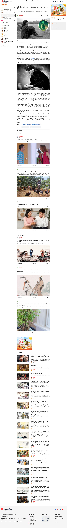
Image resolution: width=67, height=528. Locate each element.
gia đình (32, 126)
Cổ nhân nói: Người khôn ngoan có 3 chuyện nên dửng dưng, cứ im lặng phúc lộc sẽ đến (32, 270)
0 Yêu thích (20, 165)
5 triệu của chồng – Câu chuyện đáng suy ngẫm (31, 124)
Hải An (34, 369)
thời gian (32, 58)
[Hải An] (31, 370)
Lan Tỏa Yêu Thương (32, 519)
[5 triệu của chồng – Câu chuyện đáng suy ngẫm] (33, 218)
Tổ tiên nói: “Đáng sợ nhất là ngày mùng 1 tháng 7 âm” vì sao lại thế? (40, 451)
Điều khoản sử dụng (3, 46)
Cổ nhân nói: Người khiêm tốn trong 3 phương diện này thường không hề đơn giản (33, 241)
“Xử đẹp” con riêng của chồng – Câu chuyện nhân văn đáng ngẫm (39, 478)
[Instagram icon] (58, 510)
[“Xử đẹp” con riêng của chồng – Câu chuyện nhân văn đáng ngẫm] (23, 480)
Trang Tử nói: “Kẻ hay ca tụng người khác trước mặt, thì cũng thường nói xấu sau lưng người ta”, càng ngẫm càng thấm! (40, 433)
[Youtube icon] (63, 510)
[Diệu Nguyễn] (17, 137)
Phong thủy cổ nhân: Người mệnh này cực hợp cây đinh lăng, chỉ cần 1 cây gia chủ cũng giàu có (33, 304)
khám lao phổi (45, 520)
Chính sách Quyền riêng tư (59, 518)
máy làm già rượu (46, 516)
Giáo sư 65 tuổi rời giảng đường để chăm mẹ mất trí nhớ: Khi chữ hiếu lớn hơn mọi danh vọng (40, 356)
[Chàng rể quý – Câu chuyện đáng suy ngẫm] (33, 153)
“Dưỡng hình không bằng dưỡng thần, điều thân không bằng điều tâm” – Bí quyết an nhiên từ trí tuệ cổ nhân (40, 383)
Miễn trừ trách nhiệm (7, 45)
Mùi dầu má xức (26, 126)
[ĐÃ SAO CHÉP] (45, 16)
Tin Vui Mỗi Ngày (32, 516)
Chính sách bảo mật (9, 46)
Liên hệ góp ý (2, 45)
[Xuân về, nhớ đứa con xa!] (23, 376)
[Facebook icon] (55, 510)
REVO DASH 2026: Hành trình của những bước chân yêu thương (59, 19)
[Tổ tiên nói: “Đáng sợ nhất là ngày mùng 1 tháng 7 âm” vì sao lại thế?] (23, 453)
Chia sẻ (48, 165)
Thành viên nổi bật (6, 25)
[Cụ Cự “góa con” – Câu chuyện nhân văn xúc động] (23, 499)
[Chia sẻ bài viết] (53, 1)
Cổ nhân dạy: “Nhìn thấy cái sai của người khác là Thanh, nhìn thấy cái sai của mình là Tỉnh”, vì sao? (40, 393)
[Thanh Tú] (31, 362)
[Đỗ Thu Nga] (17, 238)
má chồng (38, 126)
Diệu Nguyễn (21, 15)
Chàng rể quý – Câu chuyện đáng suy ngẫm (27, 139)
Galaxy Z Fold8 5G (46, 518)
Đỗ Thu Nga (20, 237)
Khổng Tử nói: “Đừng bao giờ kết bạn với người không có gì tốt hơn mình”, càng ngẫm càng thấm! (39, 413)
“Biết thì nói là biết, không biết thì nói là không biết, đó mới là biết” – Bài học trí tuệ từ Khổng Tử (40, 423)
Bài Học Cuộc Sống (32, 520)
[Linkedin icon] (60, 510)
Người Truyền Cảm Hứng (33, 517)
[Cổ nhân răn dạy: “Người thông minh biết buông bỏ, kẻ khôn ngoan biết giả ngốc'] (23, 444)
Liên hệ (56, 522)
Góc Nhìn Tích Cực (32, 524)
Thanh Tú (34, 361)
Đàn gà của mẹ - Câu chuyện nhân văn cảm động (28, 172)
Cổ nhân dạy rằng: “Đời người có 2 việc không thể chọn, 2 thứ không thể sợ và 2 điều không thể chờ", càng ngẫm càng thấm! (39, 403)
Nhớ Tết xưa (33, 365)
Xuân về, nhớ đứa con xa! (36, 373)
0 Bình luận (34, 165)
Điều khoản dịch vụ (58, 516)
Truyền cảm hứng (57, 25)
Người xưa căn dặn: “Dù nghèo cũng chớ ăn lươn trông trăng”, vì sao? (40, 459)
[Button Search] (11, 1)
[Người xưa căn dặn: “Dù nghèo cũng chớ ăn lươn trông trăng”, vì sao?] (23, 462)
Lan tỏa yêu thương (57, 27)
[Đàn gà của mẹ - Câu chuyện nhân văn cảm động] (33, 186)
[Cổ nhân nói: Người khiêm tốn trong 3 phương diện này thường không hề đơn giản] (33, 253)
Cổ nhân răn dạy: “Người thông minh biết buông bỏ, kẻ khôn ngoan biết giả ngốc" (40, 442)
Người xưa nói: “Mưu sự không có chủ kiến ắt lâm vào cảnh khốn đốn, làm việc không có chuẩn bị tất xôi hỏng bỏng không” (40, 469)
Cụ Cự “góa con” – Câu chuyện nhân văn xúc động (40, 497)
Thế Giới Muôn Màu (32, 523)
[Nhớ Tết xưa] (23, 367)
